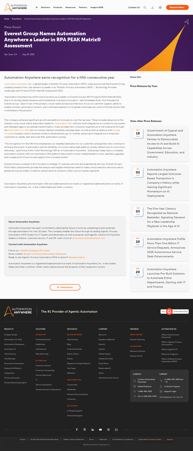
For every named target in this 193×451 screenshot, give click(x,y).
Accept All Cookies (158, 441)
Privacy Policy (57, 447)
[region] (96, 444)
